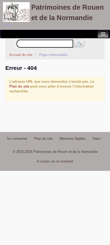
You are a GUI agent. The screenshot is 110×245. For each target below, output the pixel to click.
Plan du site (19, 86)
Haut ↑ (98, 139)
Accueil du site (20, 55)
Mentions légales (73, 139)
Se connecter (17, 139)
